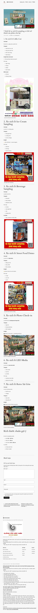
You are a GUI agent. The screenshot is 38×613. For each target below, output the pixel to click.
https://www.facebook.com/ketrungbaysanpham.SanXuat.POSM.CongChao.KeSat (19, 608)
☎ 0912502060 (10, 2)
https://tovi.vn (9, 589)
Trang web (6, 489)
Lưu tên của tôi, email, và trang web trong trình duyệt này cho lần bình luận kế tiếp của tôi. (19, 494)
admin (11, 35)
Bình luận (6, 468)
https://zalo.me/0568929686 (12, 609)
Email (5, 484)
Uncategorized (17, 35)
